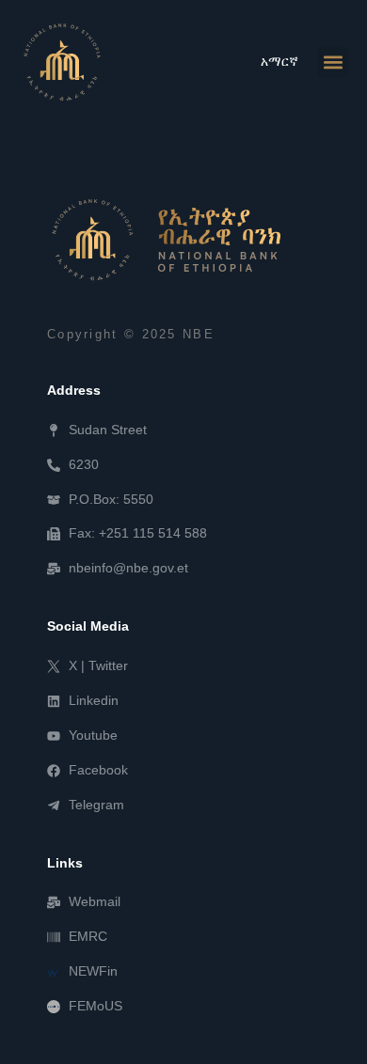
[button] (332, 62)
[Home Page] (62, 62)
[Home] (163, 239)
